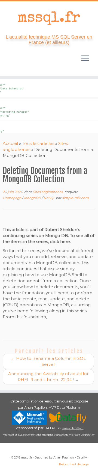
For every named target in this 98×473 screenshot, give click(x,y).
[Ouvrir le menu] (85, 59)
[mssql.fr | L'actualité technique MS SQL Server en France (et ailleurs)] (49, 17)
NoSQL (50, 198)
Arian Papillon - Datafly (70, 457)
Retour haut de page (73, 464)
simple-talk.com (75, 198)
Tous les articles (38, 143)
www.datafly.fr (73, 428)
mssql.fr (26, 457)
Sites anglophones (48, 192)
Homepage (12, 198)
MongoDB (33, 198)
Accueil (10, 143)
